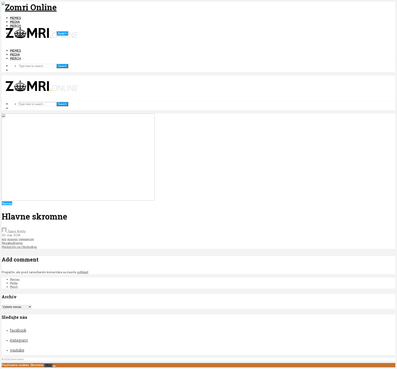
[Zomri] (54, 366)
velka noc (12, 239)
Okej (48, 365)
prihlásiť (82, 272)
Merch (15, 58)
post (4, 239)
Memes (15, 18)
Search (62, 66)
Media (15, 22)
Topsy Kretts (16, 231)
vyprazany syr (26, 239)
